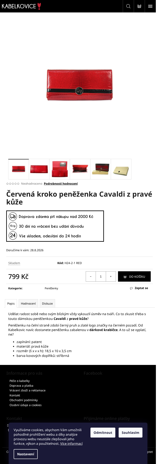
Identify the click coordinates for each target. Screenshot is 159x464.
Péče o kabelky (20, 381)
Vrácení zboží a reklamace (28, 390)
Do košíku (137, 277)
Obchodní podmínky (24, 400)
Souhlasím (130, 432)
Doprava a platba (21, 385)
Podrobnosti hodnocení (61, 183)
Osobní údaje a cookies (26, 405)
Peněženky (51, 288)
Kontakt (15, 395)
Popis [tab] (11, 303)
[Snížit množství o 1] (91, 276)
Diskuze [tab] (47, 303)
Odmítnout (103, 432)
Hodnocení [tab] (28, 303)
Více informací (71, 443)
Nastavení (25, 454)
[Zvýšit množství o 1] (111, 276)
